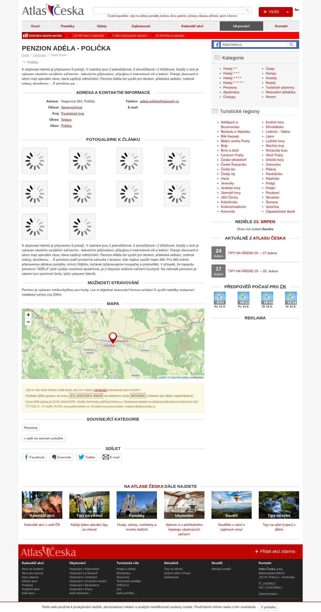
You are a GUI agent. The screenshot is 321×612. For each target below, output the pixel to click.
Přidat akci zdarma (277, 551)
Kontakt (281, 26)
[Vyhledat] (247, 10)
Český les (228, 169)
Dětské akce (30, 581)
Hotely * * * (231, 73)
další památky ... (127, 593)
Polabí (270, 188)
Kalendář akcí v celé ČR (42, 525)
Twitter (89, 457)
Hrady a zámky (126, 569)
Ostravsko (273, 164)
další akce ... (30, 593)
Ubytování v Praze (81, 589)
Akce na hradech (32, 569)
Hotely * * (230, 68)
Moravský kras (276, 150)
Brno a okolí (230, 150)
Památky (67, 26)
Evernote (64, 457)
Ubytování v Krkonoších (84, 569)
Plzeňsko (272, 178)
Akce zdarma (30, 577)
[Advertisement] (255, 356)
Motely (271, 83)
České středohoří (234, 160)
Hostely (271, 78)
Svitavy (66, 119)
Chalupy (229, 97)
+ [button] (28, 315)
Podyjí (270, 183)
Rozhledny (123, 573)
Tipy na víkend (173, 569)
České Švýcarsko (234, 164)
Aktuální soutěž (221, 569)
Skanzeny (123, 577)
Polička (66, 126)
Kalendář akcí (192, 26)
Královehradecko (233, 207)
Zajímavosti (141, 26)
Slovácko (272, 197)
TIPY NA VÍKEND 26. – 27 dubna (252, 253)
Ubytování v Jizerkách (83, 577)
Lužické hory (275, 141)
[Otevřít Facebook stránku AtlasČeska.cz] (255, 44)
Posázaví (272, 192)
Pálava (271, 169)
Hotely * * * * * (233, 83)
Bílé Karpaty (230, 136)
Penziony (31, 428)
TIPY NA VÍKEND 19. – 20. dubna (253, 271)
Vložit (273, 11)
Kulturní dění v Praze (177, 573)
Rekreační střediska (280, 92)
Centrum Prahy (232, 155)
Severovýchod (71, 107)
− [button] (28, 322)
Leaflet (162, 377)
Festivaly (27, 585)
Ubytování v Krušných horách (88, 581)
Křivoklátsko (275, 127)
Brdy (224, 145)
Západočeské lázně (280, 211)
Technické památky (129, 581)
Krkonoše (228, 211)
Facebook (36, 457)
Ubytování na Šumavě (83, 573)
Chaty (270, 68)
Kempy (271, 73)
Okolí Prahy (274, 155)
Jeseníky (227, 183)
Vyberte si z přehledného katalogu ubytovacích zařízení (184, 529)
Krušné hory (275, 122)
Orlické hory (275, 160)
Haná (225, 178)
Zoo (119, 589)
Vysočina (272, 207)
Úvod (35, 26)
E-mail (114, 457)
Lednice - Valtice (278, 131)
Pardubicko (274, 174)
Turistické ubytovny (280, 87)
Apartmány (231, 92)
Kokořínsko (229, 202)
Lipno (270, 136)
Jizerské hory (231, 192)
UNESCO (123, 585)
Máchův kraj (275, 145)
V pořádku (268, 607)
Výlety (102, 26)
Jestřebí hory (230, 188)
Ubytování (241, 26)
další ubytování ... (80, 593)
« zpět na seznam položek (43, 438)
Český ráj (228, 174)
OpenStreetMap (180, 377)
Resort (271, 97)
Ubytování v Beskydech (84, 585)
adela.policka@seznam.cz (159, 101)
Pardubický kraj (72, 113)
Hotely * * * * (232, 78)
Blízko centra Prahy (235, 141)
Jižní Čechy (229, 197)
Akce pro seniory (32, 573)
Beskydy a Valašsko (235, 131)
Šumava (272, 202)
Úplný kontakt (267, 594)
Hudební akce (31, 589)
